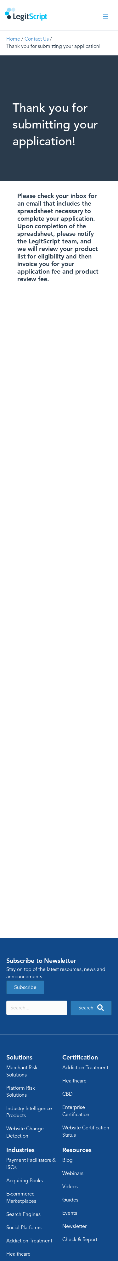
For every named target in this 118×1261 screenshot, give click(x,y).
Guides (70, 1200)
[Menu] (105, 17)
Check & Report (79, 1239)
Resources (77, 1150)
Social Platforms (24, 1227)
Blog (67, 1160)
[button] (91, 1008)
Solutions (19, 1057)
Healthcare (74, 1081)
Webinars (72, 1173)
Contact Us (37, 39)
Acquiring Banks (24, 1181)
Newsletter (74, 1226)
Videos (70, 1187)
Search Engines (23, 1214)
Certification (80, 1057)
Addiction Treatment (85, 1068)
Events (69, 1213)
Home (13, 39)
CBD (67, 1094)
